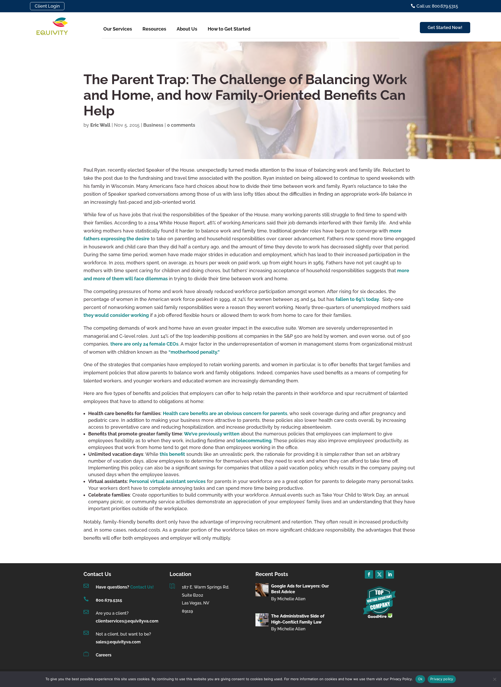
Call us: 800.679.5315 (437, 6)
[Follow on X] (379, 574)
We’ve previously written (211, 433)
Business (153, 125)
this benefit (172, 454)
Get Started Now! (445, 27)
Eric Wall (100, 125)
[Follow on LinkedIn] (390, 574)
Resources (154, 29)
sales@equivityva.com (118, 641)
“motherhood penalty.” (194, 352)
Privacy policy (441, 679)
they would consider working (116, 315)
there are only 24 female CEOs (144, 344)
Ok (420, 679)
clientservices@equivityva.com (127, 621)
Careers (103, 655)
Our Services (117, 29)
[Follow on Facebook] (369, 574)
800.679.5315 (109, 600)
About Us (187, 29)
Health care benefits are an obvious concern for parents (225, 413)
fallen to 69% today (357, 299)
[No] (494, 679)
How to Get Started (229, 29)
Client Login (47, 6)
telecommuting (253, 440)
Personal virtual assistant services (167, 481)
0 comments (181, 125)
